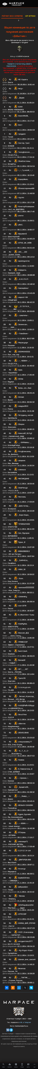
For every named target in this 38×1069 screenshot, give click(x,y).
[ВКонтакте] (6, 987)
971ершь (22, 832)
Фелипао (21, 968)
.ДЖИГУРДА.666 (24, 860)
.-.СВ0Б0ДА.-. (13, 881)
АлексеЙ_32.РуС (25, 433)
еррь (20, 370)
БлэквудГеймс (14, 445)
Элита (10, 82)
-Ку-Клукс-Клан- (25, 950)
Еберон (21, 424)
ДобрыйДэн (23, 887)
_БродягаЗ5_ (23, 787)
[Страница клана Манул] (19, 1011)
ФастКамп (12, 862)
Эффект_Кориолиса (16, 645)
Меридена (12, 872)
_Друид (21, 98)
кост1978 (22, 606)
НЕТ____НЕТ (23, 669)
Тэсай (10, 137)
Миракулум (23, 342)
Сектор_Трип (24, 143)
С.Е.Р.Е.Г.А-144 (24, 850)
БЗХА (20, 107)
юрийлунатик (24, 261)
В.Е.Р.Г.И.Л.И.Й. (14, 944)
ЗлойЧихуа (23, 488)
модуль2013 (23, 406)
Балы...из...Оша (24, 388)
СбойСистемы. (24, 161)
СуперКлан (12, 953)
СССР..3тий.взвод (25, 932)
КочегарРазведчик (26, 206)
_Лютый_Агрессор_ (26, 696)
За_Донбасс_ (13, 454)
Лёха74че (22, 714)
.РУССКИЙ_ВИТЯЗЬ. (16, 844)
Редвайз (11, 599)
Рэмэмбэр (12, 808)
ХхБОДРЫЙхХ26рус (26, 705)
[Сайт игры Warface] (19, 1002)
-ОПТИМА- (12, 835)
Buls (9, 917)
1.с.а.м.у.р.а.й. (24, 687)
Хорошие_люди (14, 273)
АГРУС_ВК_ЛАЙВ (24, 243)
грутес (21, 197)
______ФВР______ (15, 309)
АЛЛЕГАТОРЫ (13, 627)
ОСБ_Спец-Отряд (15, 745)
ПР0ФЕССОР (23, 642)
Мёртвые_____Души (16, 908)
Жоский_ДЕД (23, 633)
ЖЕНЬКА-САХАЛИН (25, 805)
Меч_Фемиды (13, 463)
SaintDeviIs (12, 418)
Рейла (10, 409)
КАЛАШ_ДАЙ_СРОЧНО (26, 923)
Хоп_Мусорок (24, 533)
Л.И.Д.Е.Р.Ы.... (13, 155)
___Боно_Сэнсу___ (16, 636)
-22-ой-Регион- (15, 554)
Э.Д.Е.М (11, 717)
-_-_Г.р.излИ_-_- (25, 170)
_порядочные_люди (16, 436)
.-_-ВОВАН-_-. (24, 361)
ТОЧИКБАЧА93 (24, 524)
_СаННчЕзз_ (23, 560)
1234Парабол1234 (25, 905)
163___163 (22, 252)
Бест (20, 125)
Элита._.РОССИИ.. (15, 672)
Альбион (11, 654)
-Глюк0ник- (23, 333)
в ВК (20, 1022)
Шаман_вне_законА (26, 959)
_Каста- (11, 926)
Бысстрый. (23, 651)
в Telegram (27, 1022)
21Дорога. (22, 270)
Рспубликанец (24, 451)
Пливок (21, 760)
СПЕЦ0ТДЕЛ (12, 300)
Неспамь (22, 497)
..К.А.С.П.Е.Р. (23, 279)
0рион (10, 400)
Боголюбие (12, 472)
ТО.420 (11, 690)
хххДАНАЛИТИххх (15, 708)
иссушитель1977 (25, 941)
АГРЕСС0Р (22, 914)
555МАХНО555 (24, 352)
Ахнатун (22, 869)
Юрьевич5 (22, 234)
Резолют (11, 345)
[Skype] (31, 987)
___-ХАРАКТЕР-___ (16, 935)
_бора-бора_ (23, 515)
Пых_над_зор (13, 354)
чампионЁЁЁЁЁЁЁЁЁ (26, 587)
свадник (21, 460)
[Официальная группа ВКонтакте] (8, 1030)
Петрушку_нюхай (25, 415)
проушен (22, 134)
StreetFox (12, 164)
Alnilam (21, 397)
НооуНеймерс (13, 726)
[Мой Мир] (19, 987)
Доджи (10, 799)
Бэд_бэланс (13, 581)
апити (20, 216)
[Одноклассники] (13, 987)
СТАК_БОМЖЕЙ (14, 772)
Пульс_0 (21, 542)
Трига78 (21, 678)
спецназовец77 (25, 742)
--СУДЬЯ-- (12, 663)
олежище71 (23, 841)
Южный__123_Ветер (16, 699)
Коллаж (11, 781)
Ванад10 (21, 660)
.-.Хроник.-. (23, 778)
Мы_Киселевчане (15, 817)
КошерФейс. (23, 179)
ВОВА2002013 (24, 551)
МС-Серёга (23, 79)
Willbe (20, 379)
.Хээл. (20, 578)
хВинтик (22, 723)
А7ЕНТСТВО (12, 527)
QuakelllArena (23, 878)
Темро (10, 890)
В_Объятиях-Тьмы (26, 615)
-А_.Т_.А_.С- (23, 751)
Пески (10, 608)
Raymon (11, 382)
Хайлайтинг (13, 790)
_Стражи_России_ (15, 980)
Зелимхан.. (23, 324)
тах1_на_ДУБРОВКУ (16, 209)
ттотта (11, 500)
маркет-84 (23, 297)
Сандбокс (12, 563)
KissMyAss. (22, 624)
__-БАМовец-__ (24, 442)
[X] (25, 987)
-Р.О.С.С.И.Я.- (13, 491)
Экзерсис (12, 509)
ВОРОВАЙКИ (12, 536)
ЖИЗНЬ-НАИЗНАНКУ (16, 110)
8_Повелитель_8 (25, 769)
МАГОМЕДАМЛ (23, 479)
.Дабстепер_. (24, 506)
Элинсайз (12, 427)
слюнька (22, 469)
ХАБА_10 (21, 569)
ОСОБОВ (11, 146)
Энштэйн (11, 681)
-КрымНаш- (13, 373)
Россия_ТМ (12, 971)
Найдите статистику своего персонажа (19, 65)
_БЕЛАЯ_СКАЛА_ (14, 255)
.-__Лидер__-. (24, 796)
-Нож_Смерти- (14, 590)
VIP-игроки (30, 16)
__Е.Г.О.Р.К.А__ (24, 306)
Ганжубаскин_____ (26, 152)
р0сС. (20, 225)
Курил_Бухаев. (24, 814)
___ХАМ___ (12, 327)
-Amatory (12, 899)
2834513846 (23, 733)
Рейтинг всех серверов (12, 16)
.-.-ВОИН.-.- (23, 823)
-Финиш (21, 896)
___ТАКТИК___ (24, 977)
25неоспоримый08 (26, 188)
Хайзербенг (23, 288)
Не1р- (20, 89)
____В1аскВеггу (14, 754)
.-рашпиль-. (23, 315)
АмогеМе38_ (23, 116)
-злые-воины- (14, 826)
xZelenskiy (22, 596)
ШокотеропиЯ (13, 237)
